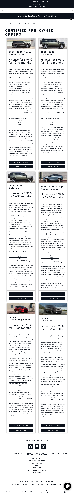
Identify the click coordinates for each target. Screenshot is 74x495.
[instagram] (37, 446)
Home (16, 24)
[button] (71, 19)
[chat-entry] (67, 486)
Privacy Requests (37, 460)
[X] (43, 446)
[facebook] (30, 446)
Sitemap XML (37, 467)
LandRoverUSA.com (37, 470)
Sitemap (37, 465)
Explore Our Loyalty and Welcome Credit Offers (37, 16)
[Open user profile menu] (65, 492)
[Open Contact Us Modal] (72, 10)
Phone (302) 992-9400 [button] (37, 7)
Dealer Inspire (57, 484)
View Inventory (21, 162)
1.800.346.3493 (23, 156)
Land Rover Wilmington (46, 481)
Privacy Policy (37, 458)
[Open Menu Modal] (2, 10)
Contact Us (21, 167)
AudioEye (37, 472)
